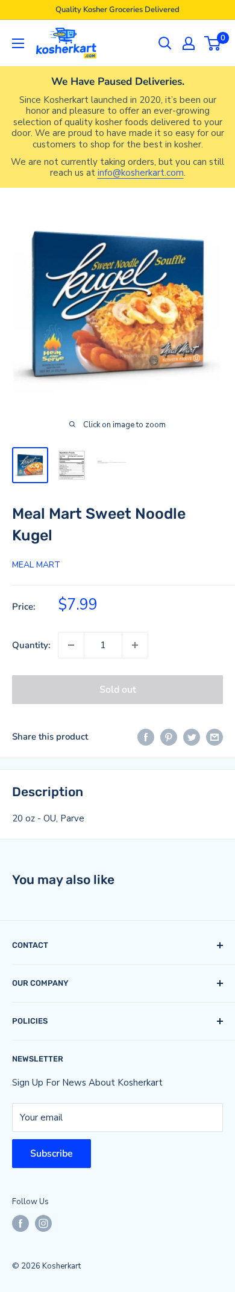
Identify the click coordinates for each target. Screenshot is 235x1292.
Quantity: (31, 645)
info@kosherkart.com (141, 173)
